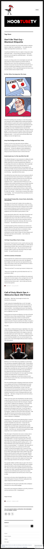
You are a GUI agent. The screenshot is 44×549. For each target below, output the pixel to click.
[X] (12, 514)
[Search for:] (17, 526)
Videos (6, 539)
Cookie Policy (25, 547)
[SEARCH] (32, 526)
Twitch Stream (7, 536)
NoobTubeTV (8, 285)
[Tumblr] (9, 514)
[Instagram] (5, 514)
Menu (37, 9)
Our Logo (6, 541)
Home (5, 533)
